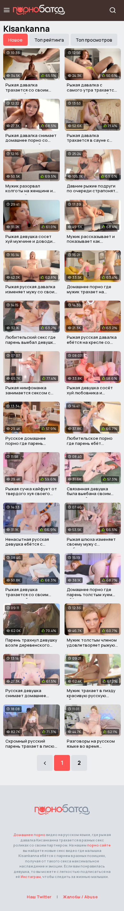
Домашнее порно (29, 834)
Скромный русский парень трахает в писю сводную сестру (29, 746)
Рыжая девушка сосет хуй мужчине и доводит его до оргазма (30, 241)
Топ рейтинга (49, 40)
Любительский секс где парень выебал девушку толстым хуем (30, 342)
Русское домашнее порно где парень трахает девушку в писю (31, 443)
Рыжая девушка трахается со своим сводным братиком (26, 594)
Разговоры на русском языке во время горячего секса (91, 746)
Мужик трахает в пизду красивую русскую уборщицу (91, 695)
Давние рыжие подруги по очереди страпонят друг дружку (91, 191)
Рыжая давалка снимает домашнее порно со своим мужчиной (31, 140)
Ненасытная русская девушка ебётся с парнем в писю (27, 544)
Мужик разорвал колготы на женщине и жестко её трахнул (29, 191)
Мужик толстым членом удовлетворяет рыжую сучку (92, 645)
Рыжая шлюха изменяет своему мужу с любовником (91, 544)
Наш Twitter (39, 897)
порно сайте (99, 845)
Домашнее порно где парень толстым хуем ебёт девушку (89, 594)
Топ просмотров (94, 40)
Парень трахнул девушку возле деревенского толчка (31, 645)
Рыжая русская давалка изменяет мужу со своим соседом (31, 291)
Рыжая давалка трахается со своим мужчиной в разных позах (26, 92)
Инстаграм (31, 876)
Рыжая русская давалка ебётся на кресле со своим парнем (92, 342)
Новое (15, 40)
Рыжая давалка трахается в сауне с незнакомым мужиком (89, 140)
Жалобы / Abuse (80, 897)
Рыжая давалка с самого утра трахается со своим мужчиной (91, 90)
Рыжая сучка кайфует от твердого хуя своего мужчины (31, 493)
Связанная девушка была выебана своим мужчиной (89, 493)
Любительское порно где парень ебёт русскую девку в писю (90, 443)
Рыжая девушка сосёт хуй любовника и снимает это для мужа (90, 392)
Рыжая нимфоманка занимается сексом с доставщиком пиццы (28, 392)
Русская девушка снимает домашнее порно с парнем (25, 695)
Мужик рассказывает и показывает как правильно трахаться (91, 241)
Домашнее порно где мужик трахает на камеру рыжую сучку (89, 291)
